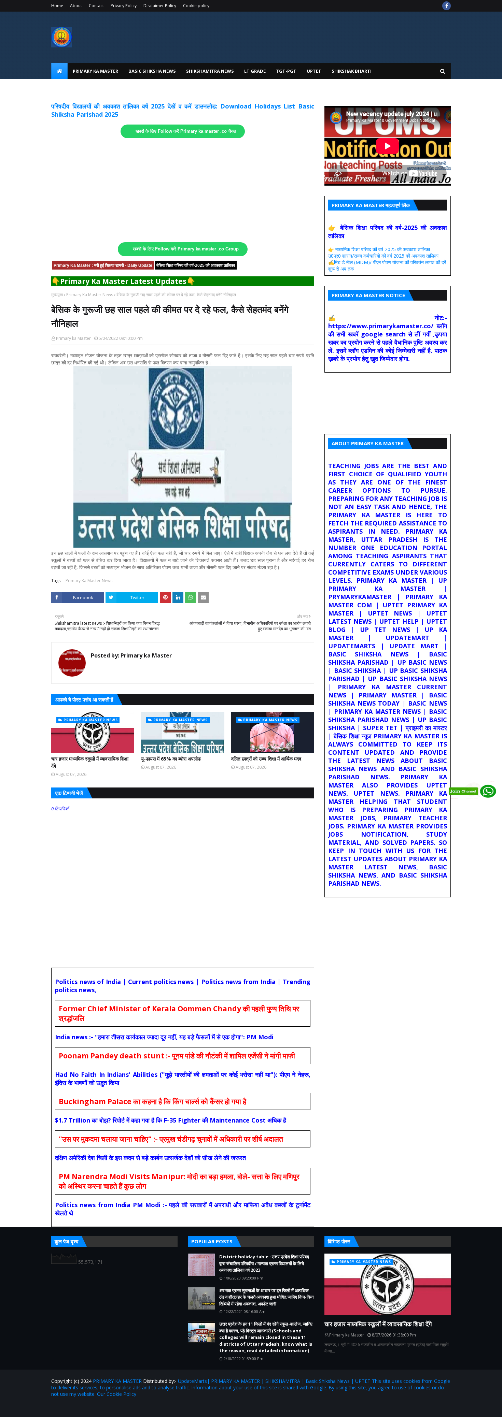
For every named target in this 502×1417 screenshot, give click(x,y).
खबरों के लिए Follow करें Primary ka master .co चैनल (186, 131)
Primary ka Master (73, 338)
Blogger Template (131, 1408)
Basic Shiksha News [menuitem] (152, 71)
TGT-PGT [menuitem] (286, 71)
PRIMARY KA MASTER (117, 1381)
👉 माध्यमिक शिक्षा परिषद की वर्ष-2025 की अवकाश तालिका (379, 249)
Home (57, 6)
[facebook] (446, 5)
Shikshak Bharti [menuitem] (352, 71)
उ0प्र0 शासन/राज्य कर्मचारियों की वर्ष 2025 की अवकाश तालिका (383, 255)
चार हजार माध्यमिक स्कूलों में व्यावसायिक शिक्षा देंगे (89, 762)
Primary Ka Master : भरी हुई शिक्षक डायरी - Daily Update (103, 265)
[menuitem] (59, 71)
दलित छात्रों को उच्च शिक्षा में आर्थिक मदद (266, 758)
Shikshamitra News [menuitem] (210, 71)
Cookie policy (196, 6)
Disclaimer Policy (159, 6)
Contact (96, 6)
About (76, 6)
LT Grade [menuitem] (255, 71)
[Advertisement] (182, 190)
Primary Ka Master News (89, 295)
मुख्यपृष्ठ (57, 295)
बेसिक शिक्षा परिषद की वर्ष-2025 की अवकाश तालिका (195, 265)
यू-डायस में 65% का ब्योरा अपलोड (171, 758)
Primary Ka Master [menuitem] (95, 71)
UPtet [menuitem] (314, 71)
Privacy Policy (124, 6)
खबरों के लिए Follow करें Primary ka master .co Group (186, 249)
